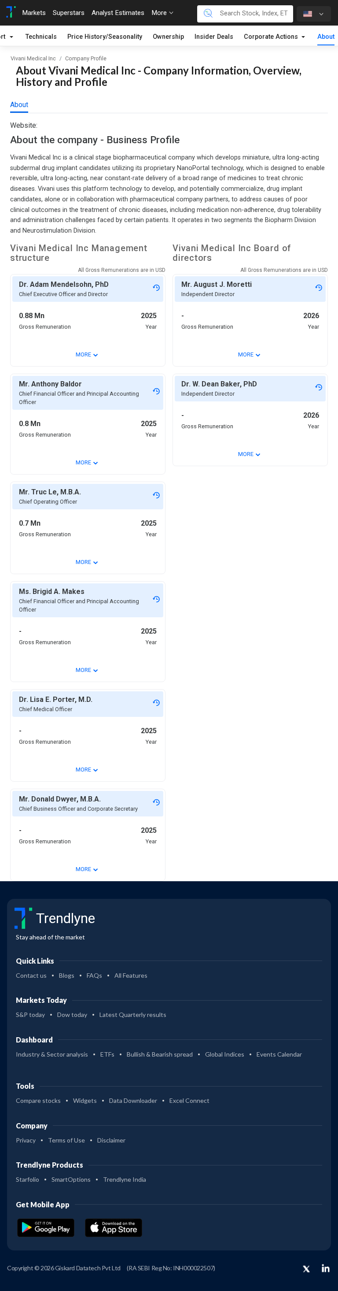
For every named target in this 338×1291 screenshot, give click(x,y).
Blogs (66, 975)
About (325, 37)
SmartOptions (71, 1179)
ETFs (107, 1054)
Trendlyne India (124, 1179)
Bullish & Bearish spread (160, 1054)
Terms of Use (66, 1140)
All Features (130, 975)
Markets (34, 13)
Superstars (68, 13)
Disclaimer (111, 1140)
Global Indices (224, 1054)
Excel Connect (189, 1100)
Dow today (72, 1014)
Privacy (26, 1140)
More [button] (160, 13)
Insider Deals (214, 37)
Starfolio (27, 1179)
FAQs (94, 975)
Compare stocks (38, 1100)
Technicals (41, 37)
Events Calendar (279, 1054)
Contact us (31, 975)
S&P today (30, 1014)
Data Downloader (133, 1100)
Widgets (85, 1100)
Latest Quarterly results (132, 1014)
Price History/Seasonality (104, 37)
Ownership (168, 37)
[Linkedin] (325, 1268)
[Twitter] (306, 1269)
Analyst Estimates (118, 13)
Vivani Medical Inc (33, 58)
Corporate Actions (272, 37)
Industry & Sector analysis (52, 1054)
